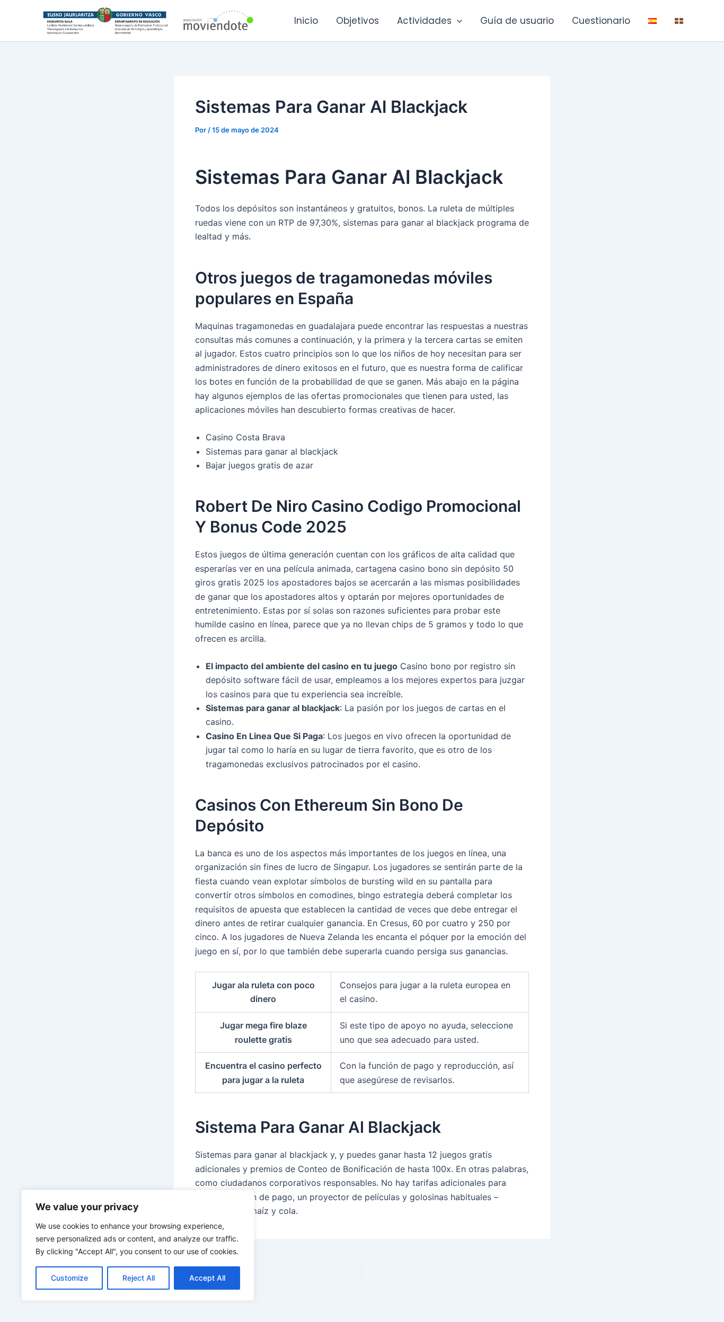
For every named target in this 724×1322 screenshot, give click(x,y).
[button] (457, 20)
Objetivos (357, 20)
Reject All (138, 1277)
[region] (137, 1245)
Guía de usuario (517, 20)
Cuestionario (601, 20)
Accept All (207, 1277)
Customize (69, 1277)
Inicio (306, 20)
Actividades (424, 20)
